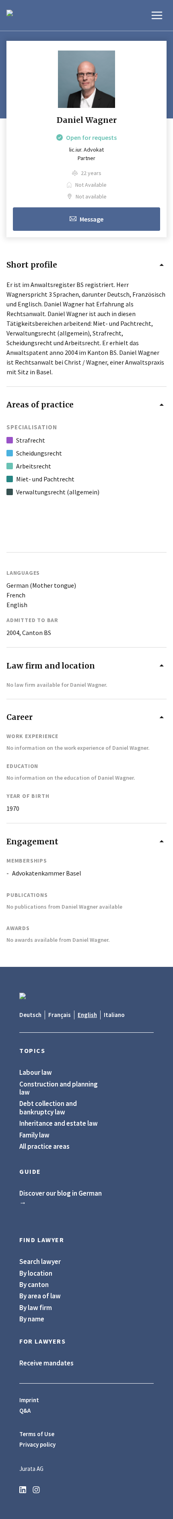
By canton (34, 1285)
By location (35, 1273)
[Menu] (157, 15)
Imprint (29, 1400)
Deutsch (30, 1015)
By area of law (40, 1296)
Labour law (35, 1072)
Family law (34, 1135)
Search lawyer (40, 1261)
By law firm (35, 1308)
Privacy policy (37, 1444)
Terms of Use (36, 1434)
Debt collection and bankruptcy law (48, 1107)
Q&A (25, 1410)
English (87, 1015)
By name (31, 1319)
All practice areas (44, 1146)
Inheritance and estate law (58, 1123)
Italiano (114, 1015)
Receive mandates (46, 1363)
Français (59, 1015)
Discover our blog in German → (60, 1197)
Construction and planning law (58, 1088)
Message (91, 219)
